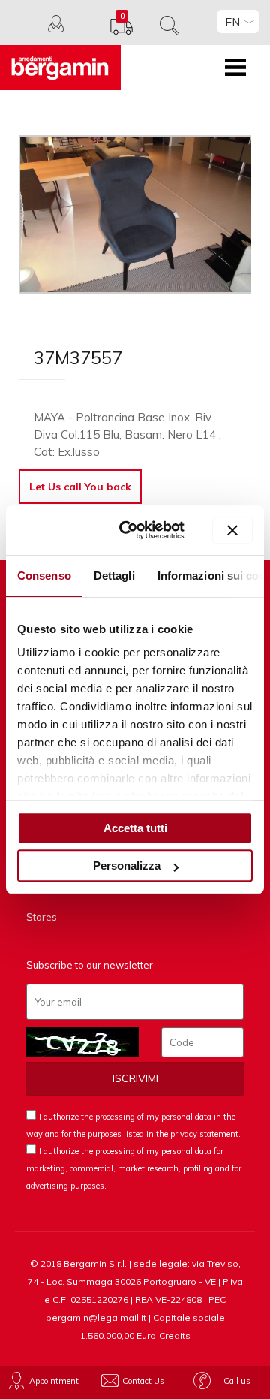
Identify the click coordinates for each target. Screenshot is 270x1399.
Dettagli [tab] (114, 575)
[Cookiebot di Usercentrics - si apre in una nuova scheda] (133, 530)
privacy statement (204, 1134)
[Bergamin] (60, 67)
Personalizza (126, 865)
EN (232, 22)
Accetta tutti (135, 828)
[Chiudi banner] (232, 530)
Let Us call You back (80, 486)
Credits (174, 1335)
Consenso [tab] (44, 575)
